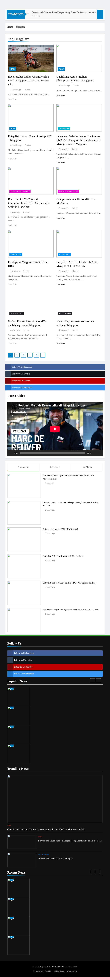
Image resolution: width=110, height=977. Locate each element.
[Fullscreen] (99, 453)
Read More (12, 99)
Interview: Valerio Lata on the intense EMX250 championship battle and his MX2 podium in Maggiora (78, 140)
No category (16, 314)
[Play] (11, 453)
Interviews (64, 129)
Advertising (59, 971)
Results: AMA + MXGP (20, 191)
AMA (9, 825)
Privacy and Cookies (42, 971)
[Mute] (94, 453)
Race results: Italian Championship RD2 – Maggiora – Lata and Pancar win (28, 80)
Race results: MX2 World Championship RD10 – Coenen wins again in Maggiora (29, 202)
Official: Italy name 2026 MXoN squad (60, 529)
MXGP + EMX (15, 254)
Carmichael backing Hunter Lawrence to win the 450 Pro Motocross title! (45, 829)
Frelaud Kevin (71, 966)
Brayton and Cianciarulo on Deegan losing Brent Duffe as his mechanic (55, 12)
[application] (55, 429)
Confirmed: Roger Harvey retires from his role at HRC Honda (70, 609)
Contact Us (72, 971)
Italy (12, 69)
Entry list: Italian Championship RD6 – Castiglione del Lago (70, 583)
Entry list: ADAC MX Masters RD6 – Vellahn (63, 556)
